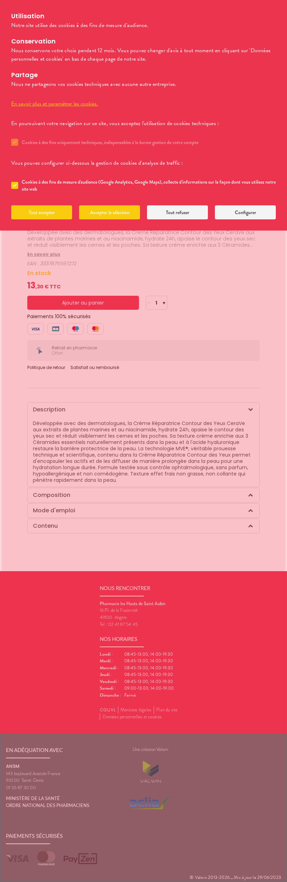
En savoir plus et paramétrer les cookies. (54, 104)
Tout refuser (177, 212)
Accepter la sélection (110, 212)
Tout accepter (42, 212)
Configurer (245, 212)
